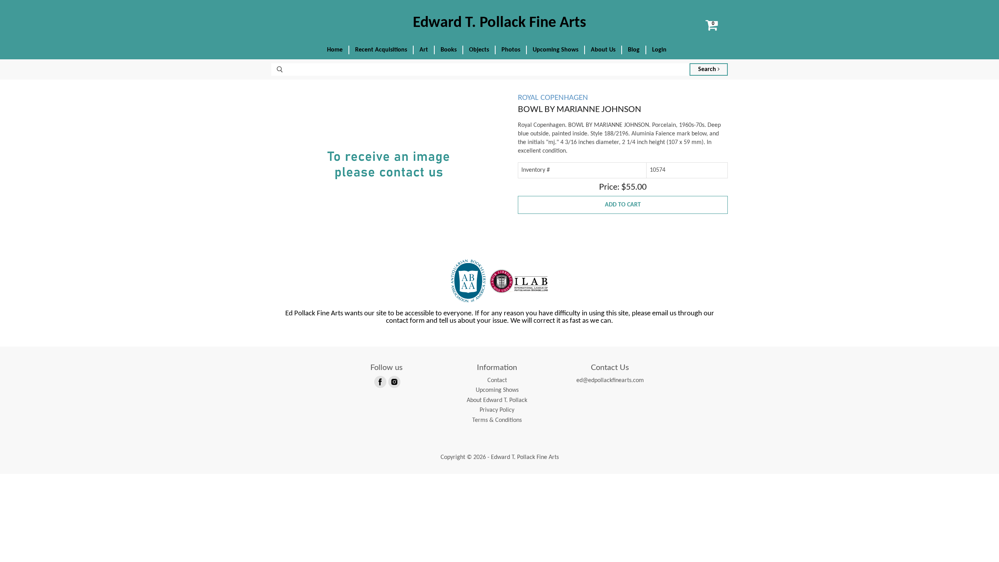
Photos (510, 50)
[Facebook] (380, 381)
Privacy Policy (497, 410)
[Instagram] (394, 381)
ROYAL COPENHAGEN (553, 98)
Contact (497, 380)
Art (424, 50)
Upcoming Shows (555, 50)
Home (335, 50)
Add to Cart (623, 205)
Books (449, 50)
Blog (634, 50)
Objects (479, 50)
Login (659, 50)
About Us (603, 50)
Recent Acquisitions (381, 50)
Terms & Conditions (497, 420)
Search (708, 69)
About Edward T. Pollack (497, 400)
